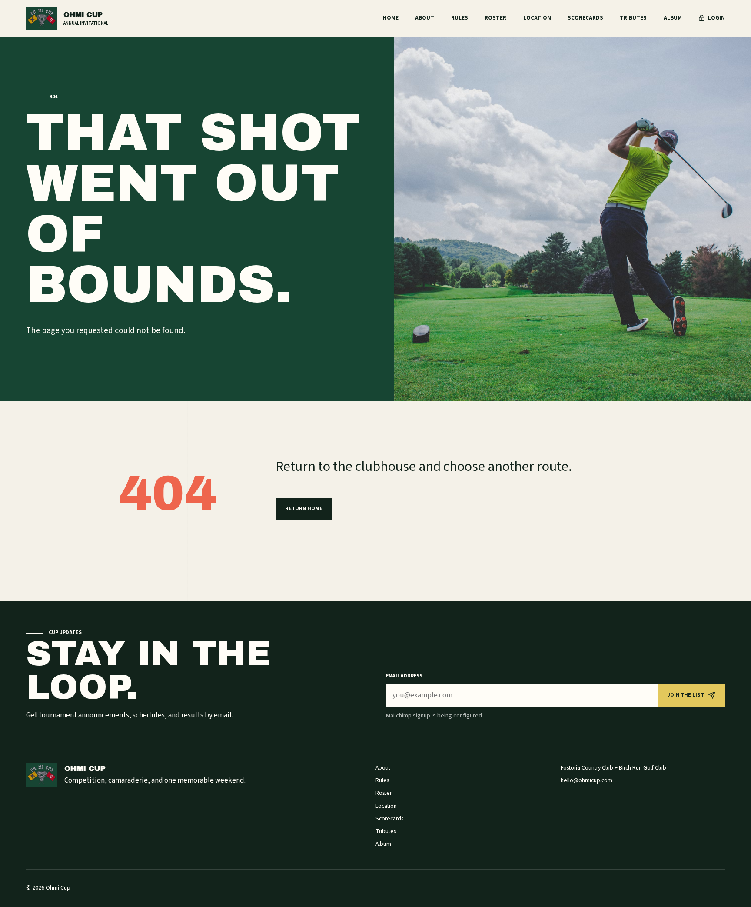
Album (673, 18)
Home (391, 18)
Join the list (685, 695)
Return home (303, 508)
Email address (404, 676)
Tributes (633, 18)
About (424, 18)
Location (537, 18)
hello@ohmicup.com (586, 780)
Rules (459, 18)
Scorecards (585, 18)
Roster (495, 18)
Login (716, 18)
